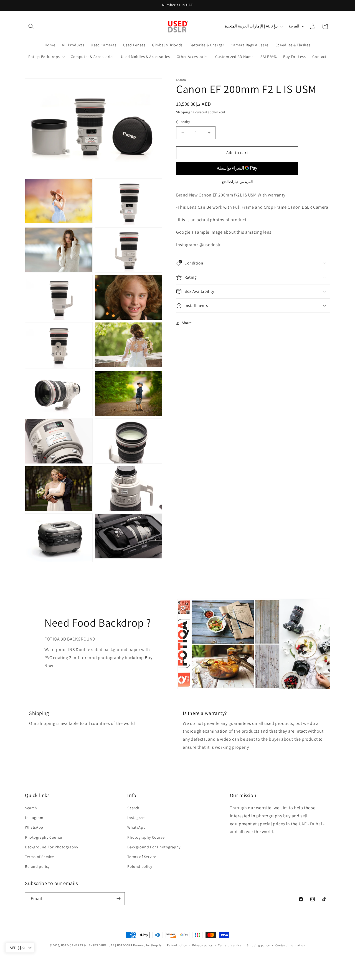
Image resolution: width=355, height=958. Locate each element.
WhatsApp (34, 827)
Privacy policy (202, 945)
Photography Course (43, 837)
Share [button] (187, 322)
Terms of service (229, 945)
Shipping (183, 112)
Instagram (34, 817)
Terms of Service (39, 856)
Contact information (290, 945)
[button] (31, 26)
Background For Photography (51, 846)
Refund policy (37, 866)
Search (31, 807)
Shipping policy (258, 945)
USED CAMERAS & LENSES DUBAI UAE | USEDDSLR (96, 945)
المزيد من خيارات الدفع (237, 182)
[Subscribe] (118, 898)
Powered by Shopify (147, 945)
